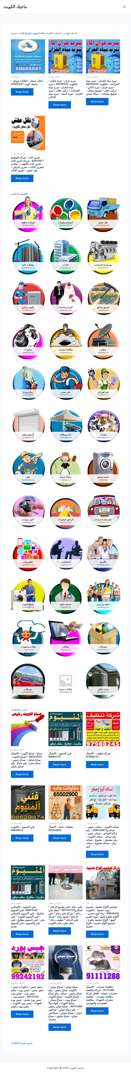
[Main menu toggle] (124, 6)
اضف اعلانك (32, 33)
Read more (22, 91)
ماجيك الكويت (15, 6)
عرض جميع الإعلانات (22, 1042)
